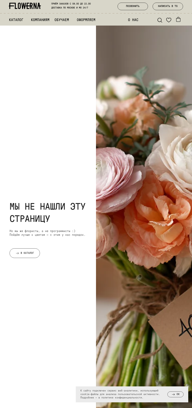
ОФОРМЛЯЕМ (86, 20)
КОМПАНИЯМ (40, 20)
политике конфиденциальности (121, 397)
